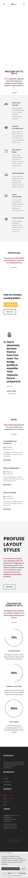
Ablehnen (5, 868)
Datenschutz (7, 785)
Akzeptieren (15, 868)
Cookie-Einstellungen (6, 853)
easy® (7, 795)
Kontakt (6, 778)
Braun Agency (15, 840)
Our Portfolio (10, 304)
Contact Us (9, 312)
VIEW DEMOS (9, 587)
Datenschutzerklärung (16, 875)
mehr (23, 868)
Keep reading (7, 460)
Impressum (7, 781)
